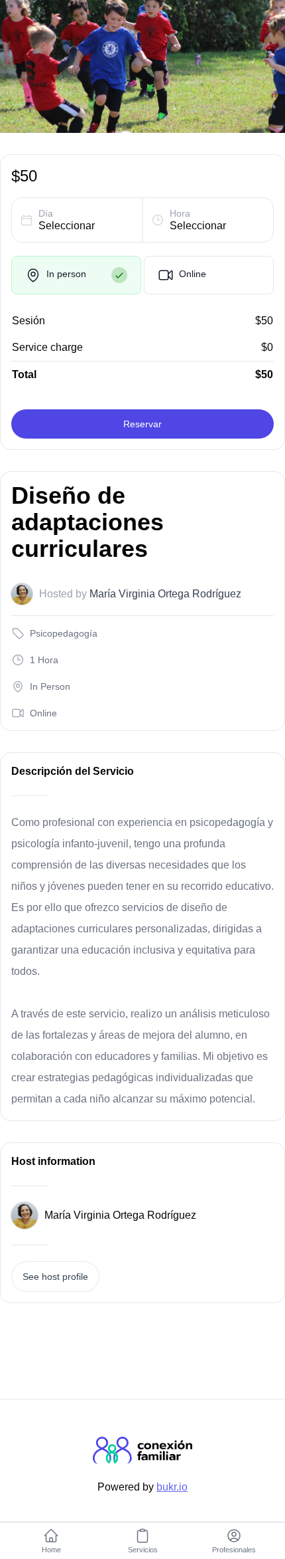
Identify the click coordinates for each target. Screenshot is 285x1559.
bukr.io (172, 1487)
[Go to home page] (142, 1460)
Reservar (142, 424)
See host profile (55, 1276)
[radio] (76, 275)
